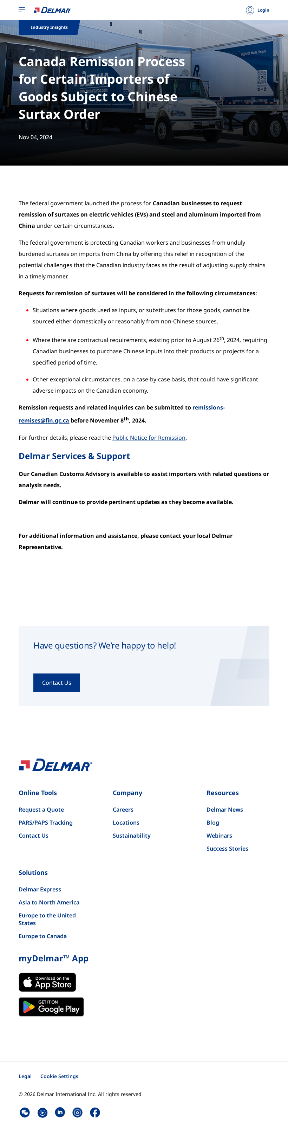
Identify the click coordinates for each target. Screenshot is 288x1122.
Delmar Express (40, 889)
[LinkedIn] (60, 1112)
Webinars (219, 835)
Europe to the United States (47, 919)
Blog (213, 822)
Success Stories (227, 848)
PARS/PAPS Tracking (46, 822)
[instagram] (77, 1112)
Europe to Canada (43, 936)
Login (263, 10)
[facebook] (95, 1112)
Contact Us (33, 835)
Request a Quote (41, 809)
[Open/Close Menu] (22, 10)
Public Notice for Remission (148, 437)
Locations (126, 822)
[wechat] (25, 1112)
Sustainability (132, 835)
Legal (25, 1076)
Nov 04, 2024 (35, 137)
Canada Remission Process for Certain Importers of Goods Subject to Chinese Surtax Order (102, 88)
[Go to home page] (52, 9)
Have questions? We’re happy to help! (104, 645)
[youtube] (42, 1112)
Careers (123, 809)
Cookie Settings (59, 1076)
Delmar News (225, 809)
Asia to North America (49, 902)
